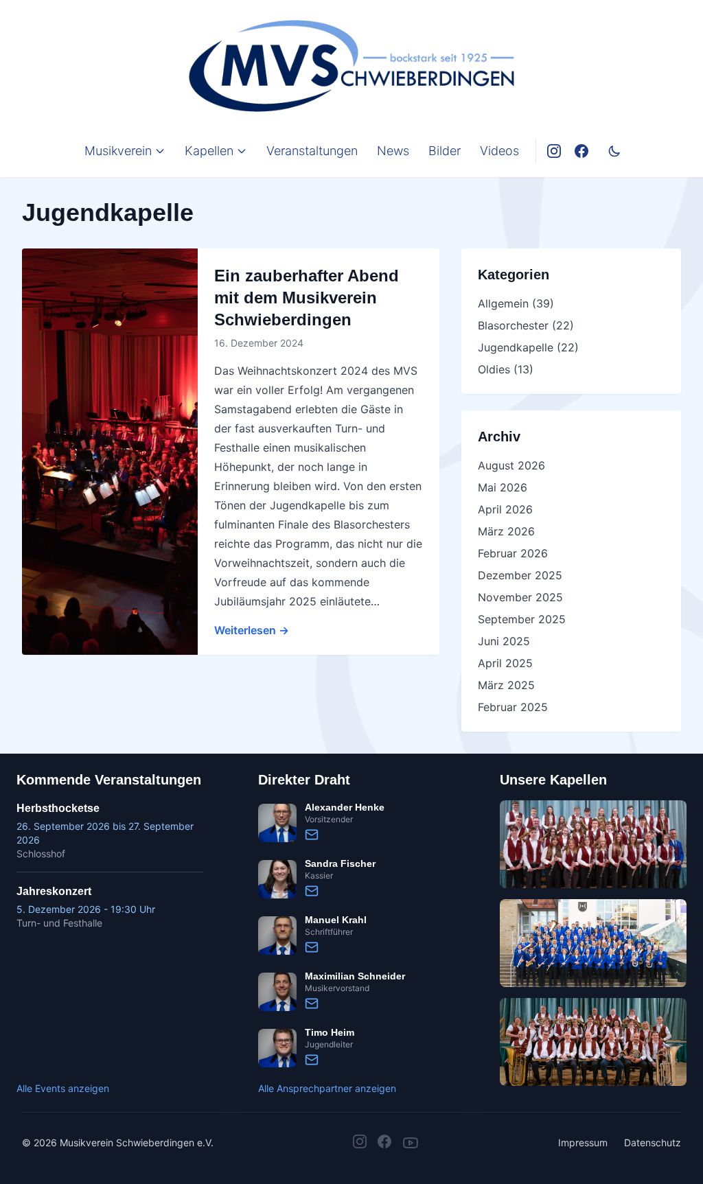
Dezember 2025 (520, 575)
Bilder (444, 150)
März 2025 (506, 685)
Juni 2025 (504, 641)
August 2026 (511, 465)
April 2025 (505, 663)
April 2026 (505, 509)
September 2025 (522, 619)
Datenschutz (652, 1142)
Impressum (583, 1142)
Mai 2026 (502, 487)
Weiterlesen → (251, 630)
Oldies (494, 369)
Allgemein (503, 303)
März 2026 (506, 531)
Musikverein (118, 150)
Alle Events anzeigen (62, 1088)
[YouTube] (410, 1143)
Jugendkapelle (515, 347)
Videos (499, 150)
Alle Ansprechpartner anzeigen (327, 1088)
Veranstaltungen (312, 150)
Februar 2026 (513, 553)
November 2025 (520, 597)
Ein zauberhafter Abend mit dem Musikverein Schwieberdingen (306, 297)
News (393, 150)
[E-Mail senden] (312, 834)
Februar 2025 (513, 707)
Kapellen (209, 150)
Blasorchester (513, 325)
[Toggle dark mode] (614, 151)
